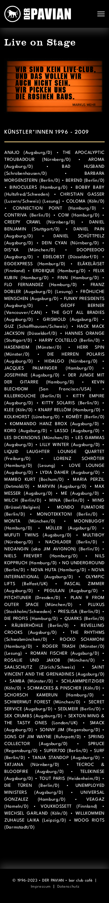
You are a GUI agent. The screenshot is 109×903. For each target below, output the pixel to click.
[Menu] (101, 14)
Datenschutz (68, 887)
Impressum (41, 887)
